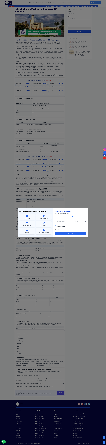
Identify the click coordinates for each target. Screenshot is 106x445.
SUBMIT (71, 233)
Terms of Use (81, 229)
